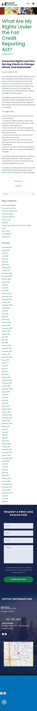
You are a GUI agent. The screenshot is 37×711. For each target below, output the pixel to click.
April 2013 (5, 501)
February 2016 (6, 409)
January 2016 (6, 412)
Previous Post (18, 181)
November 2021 (7, 247)
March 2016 (5, 406)
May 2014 (5, 470)
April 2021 (5, 262)
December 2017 (7, 348)
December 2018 (7, 328)
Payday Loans (6, 220)
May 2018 (5, 340)
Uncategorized (6, 234)
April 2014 (5, 473)
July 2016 (5, 395)
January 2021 (6, 270)
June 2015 (5, 432)
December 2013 (7, 484)
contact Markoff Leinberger (11, 172)
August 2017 (5, 360)
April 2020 (5, 291)
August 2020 (6, 282)
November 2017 (7, 351)
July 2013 (4, 496)
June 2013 (5, 499)
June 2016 (5, 397)
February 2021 (6, 268)
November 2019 (7, 299)
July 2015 (4, 429)
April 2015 (5, 438)
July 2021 (4, 253)
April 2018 (5, 343)
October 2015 (6, 421)
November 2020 (7, 276)
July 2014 (5, 464)
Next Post (18, 186)
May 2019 (5, 317)
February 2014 (6, 478)
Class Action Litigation (9, 205)
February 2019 (6, 322)
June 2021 (5, 256)
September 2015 (7, 423)
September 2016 (7, 389)
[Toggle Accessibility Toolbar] (4, 702)
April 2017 (5, 371)
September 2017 (7, 357)
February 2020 (6, 294)
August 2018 (6, 334)
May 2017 (5, 369)
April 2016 (5, 403)
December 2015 (7, 415)
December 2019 (7, 296)
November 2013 (7, 487)
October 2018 (6, 331)
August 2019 (6, 308)
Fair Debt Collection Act (9, 211)
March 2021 (5, 265)
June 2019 (5, 314)
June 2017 (5, 366)
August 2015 (5, 426)
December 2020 (7, 273)
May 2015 (5, 435)
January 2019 (6, 325)
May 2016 (5, 400)
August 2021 (5, 250)
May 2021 (5, 259)
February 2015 (6, 444)
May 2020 (5, 288)
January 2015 (6, 447)
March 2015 (5, 441)
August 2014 (6, 461)
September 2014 (7, 458)
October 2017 (6, 354)
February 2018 (6, 345)
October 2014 (6, 455)
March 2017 (5, 374)
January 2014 (6, 481)
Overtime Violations (8, 217)
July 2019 (5, 311)
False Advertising (7, 214)
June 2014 (5, 467)
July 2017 (4, 363)
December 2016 (7, 380)
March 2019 (5, 320)
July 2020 (5, 285)
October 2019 (6, 302)
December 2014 (7, 449)
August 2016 (6, 392)
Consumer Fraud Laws (9, 208)
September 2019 (7, 305)
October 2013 (6, 490)
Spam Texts (5, 231)
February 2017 (6, 377)
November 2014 (7, 452)
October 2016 (6, 386)
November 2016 (7, 383)
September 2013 (7, 493)
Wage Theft (6, 237)
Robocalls (5, 223)
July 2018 (5, 337)
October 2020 (6, 279)
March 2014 (5, 475)
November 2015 (7, 418)
